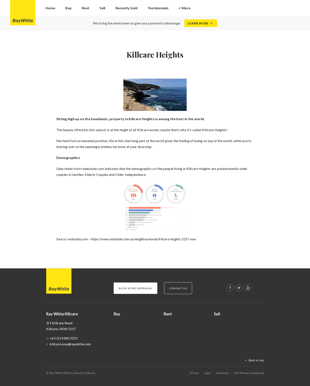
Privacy (194, 373)
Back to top (256, 360)
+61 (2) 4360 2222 (64, 338)
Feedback (222, 373)
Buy (68, 8)
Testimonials (158, 8)
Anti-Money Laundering (249, 373)
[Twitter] (239, 287)
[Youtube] (247, 287)
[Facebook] (230, 287)
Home (50, 8)
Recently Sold (127, 8)
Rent (85, 8)
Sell (102, 8)
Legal (207, 373)
